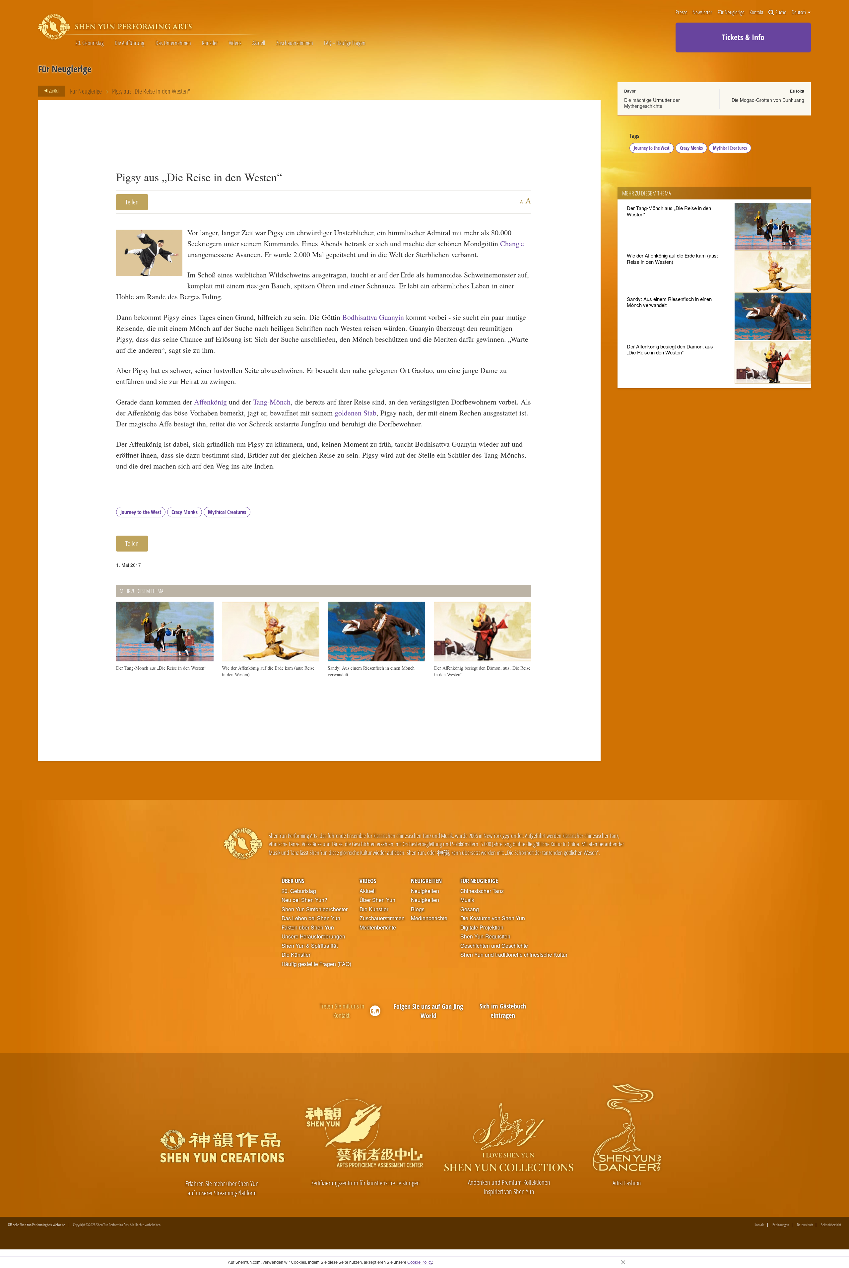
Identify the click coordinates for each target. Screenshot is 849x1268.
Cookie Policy (419, 1262)
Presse (681, 12)
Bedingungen (780, 1225)
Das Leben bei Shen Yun (311, 918)
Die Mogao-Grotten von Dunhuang (768, 100)
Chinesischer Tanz (482, 891)
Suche (780, 12)
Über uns (293, 880)
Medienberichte (377, 927)
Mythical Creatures (227, 512)
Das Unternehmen (173, 43)
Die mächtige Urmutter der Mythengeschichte (652, 103)
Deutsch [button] (799, 12)
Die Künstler (296, 954)
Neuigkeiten (426, 880)
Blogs (417, 909)
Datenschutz (805, 1225)
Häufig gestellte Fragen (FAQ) (316, 964)
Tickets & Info (743, 37)
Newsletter (702, 12)
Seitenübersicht (831, 1225)
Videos (235, 43)
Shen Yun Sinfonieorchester (315, 909)
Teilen (132, 201)
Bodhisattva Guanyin (373, 317)
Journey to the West (140, 512)
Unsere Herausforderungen (313, 936)
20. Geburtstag (89, 43)
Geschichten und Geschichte (494, 945)
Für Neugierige (731, 12)
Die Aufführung (129, 43)
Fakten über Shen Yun (308, 927)
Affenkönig (210, 402)
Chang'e (512, 243)
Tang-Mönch (272, 402)
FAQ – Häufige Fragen (344, 43)
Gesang (469, 909)
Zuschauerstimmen (294, 43)
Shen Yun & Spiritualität (310, 945)
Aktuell (258, 43)
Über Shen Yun (377, 900)
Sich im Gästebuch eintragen (503, 1011)
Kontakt (756, 12)
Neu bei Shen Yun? (304, 900)
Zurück (53, 90)
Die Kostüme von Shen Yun (492, 918)
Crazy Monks (184, 512)
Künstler (210, 43)
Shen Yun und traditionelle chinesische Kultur (513, 954)
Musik (467, 900)
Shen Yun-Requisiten (485, 936)
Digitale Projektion (481, 927)
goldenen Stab (355, 412)
